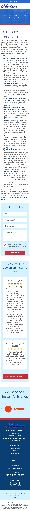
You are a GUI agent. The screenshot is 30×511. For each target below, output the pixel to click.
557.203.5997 (16, 1)
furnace (17, 122)
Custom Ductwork (15, 456)
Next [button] (29, 409)
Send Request (15, 253)
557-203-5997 (12, 438)
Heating (15, 450)
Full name (8, 214)
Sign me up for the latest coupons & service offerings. (17, 245)
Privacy (14, 497)
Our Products (15, 465)
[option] (15, 409)
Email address (9, 226)
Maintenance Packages (15, 468)
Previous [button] (1, 409)
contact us (4, 197)
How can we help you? (12, 232)
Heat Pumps (15, 453)
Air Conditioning (15, 448)
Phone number (10, 220)
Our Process (15, 463)
